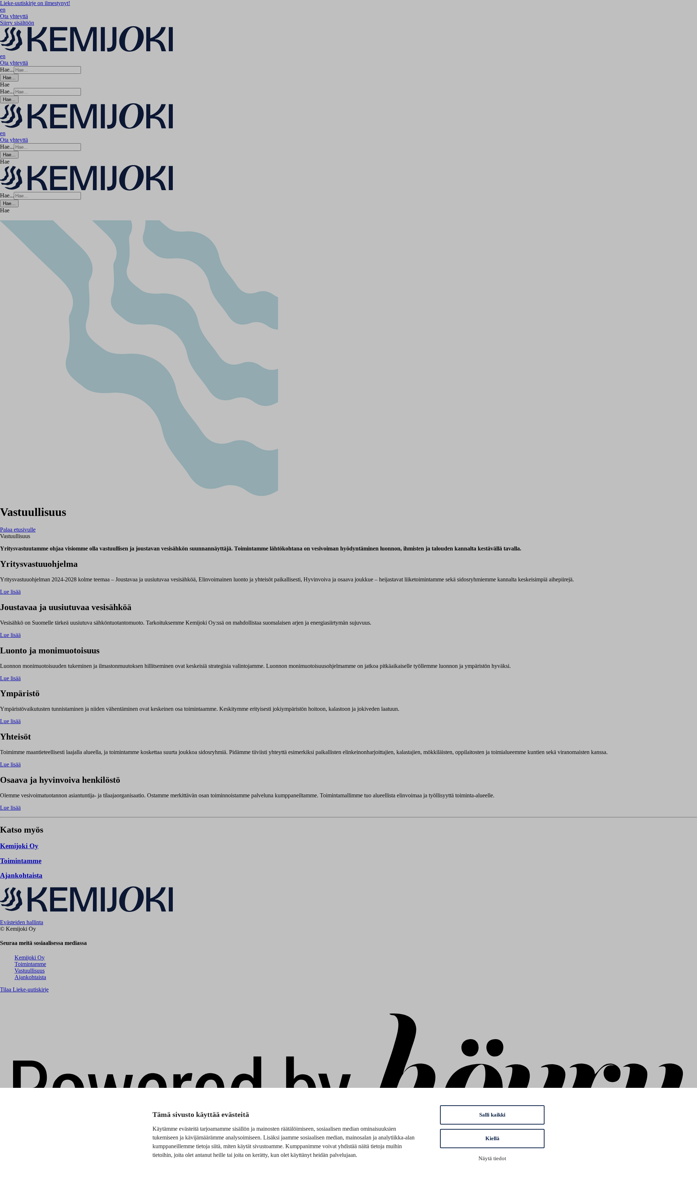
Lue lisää (10, 592)
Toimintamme (30, 964)
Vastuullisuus (30, 970)
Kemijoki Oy (30, 957)
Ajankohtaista (30, 977)
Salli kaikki (492, 1115)
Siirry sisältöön (17, 23)
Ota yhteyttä (14, 16)
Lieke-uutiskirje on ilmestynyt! (35, 3)
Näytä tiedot (492, 1158)
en (2, 10)
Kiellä (492, 1138)
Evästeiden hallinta (21, 922)
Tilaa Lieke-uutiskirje (24, 989)
